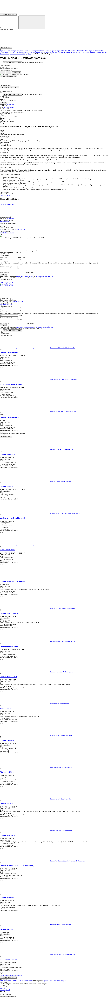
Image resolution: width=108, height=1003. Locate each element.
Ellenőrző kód (30, 272)
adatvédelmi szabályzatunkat (24, 276)
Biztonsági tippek (5, 195)
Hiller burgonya (33, 52)
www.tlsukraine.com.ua (7, 233)
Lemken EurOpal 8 (7, 740)
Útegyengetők (99, 51)
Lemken (19, 54)
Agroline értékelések (49, 980)
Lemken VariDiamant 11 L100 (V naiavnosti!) (17, 866)
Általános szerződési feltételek (9, 980)
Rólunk (2, 975)
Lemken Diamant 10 (7, 454)
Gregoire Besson (6, 929)
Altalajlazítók (80, 51)
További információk (6, 304)
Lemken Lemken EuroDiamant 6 (12, 518)
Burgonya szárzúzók (22, 52)
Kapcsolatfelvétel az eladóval (9, 87)
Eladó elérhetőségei (16, 975)
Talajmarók (91, 51)
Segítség (7, 975)
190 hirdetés (10, 218)
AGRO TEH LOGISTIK (7, 204)
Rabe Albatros (5, 708)
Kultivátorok (45, 51)
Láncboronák (4, 52)
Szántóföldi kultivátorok (69, 51)
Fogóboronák (64, 52)
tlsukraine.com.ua (5, 221)
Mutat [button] (13, 230)
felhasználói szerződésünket (44, 276)
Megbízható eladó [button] (5, 217)
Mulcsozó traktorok (54, 52)
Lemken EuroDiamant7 (9, 353)
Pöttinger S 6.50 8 (7, 772)
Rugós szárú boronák (74, 52)
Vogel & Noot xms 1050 (9, 959)
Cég (19, 259)
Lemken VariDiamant (8, 897)
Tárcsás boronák (43, 52)
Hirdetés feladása (6, 436)
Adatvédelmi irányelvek (25, 980)
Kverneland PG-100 (7, 550)
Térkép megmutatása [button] (32, 251)
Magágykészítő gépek (55, 51)
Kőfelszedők (12, 52)
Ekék (85, 51)
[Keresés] (31, 22)
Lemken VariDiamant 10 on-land (12, 581)
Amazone (3, 54)
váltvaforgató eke (9, 107)
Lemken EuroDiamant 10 (9, 418)
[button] (54, 39)
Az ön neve (21, 257)
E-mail (20, 265)
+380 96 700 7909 (20, 230)
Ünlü (29, 54)
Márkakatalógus (61, 980)
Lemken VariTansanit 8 (9, 613)
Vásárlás (3, 102)
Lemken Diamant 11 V (8, 677)
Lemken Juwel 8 (6, 486)
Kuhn (7, 54)
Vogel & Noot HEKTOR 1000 (11, 384)
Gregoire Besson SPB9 (9, 646)
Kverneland (13, 54)
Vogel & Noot (11, 104)
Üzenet (20, 269)
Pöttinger (24, 54)
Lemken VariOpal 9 (7, 835)
